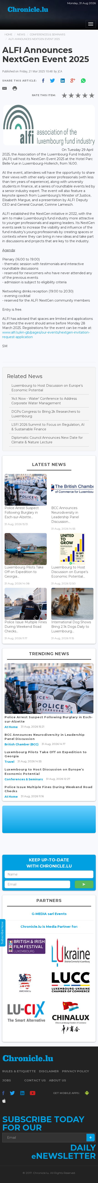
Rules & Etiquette (19, 1071)
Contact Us (35, 1080)
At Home (11, 727)
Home (8, 34)
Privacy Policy (75, 1071)
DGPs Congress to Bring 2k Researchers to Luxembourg (45, 414)
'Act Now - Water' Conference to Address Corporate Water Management (44, 401)
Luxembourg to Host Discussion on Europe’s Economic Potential (47, 388)
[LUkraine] (70, 952)
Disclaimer (49, 1071)
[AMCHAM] (26, 983)
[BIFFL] (26, 946)
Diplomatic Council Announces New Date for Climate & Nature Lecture (47, 440)
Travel (9, 761)
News (21, 34)
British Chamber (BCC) (22, 744)
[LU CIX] (26, 1011)
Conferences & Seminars (47, 34)
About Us (57, 1080)
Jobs (6, 1080)
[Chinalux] (70, 1017)
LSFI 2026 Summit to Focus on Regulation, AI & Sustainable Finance (48, 427)
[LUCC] (70, 982)
